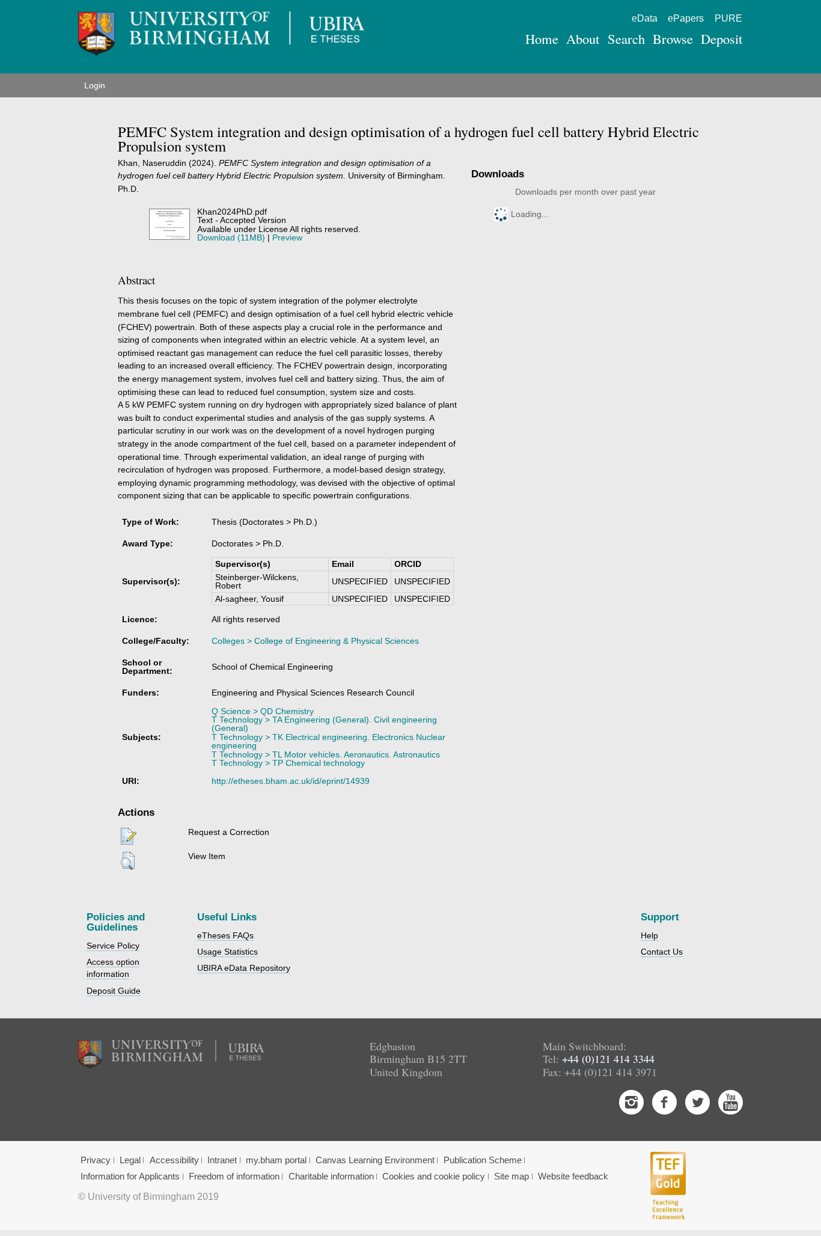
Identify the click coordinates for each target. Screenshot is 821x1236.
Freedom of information (234, 1176)
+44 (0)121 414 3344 (608, 1058)
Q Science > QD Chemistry (263, 711)
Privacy (96, 1160)
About (582, 38)
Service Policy (113, 945)
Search (626, 38)
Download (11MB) (231, 237)
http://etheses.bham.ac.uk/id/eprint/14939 (291, 781)
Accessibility (174, 1160)
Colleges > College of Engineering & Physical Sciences (315, 641)
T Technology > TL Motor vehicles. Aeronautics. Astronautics (326, 754)
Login (94, 85)
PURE (728, 18)
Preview (287, 237)
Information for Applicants (130, 1176)
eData (645, 18)
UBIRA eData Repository (243, 968)
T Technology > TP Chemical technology (288, 763)
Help (649, 935)
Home (541, 38)
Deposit (721, 38)
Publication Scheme (483, 1160)
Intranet (222, 1160)
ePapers (686, 18)
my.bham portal (276, 1160)
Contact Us (662, 951)
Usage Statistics (227, 951)
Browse (673, 38)
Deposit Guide (114, 991)
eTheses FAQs (225, 935)
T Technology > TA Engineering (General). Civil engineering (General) (324, 724)
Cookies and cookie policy (433, 1176)
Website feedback (573, 1176)
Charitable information (331, 1176)
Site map (511, 1176)
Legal (130, 1160)
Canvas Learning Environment (375, 1160)
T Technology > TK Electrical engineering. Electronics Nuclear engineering (328, 741)
